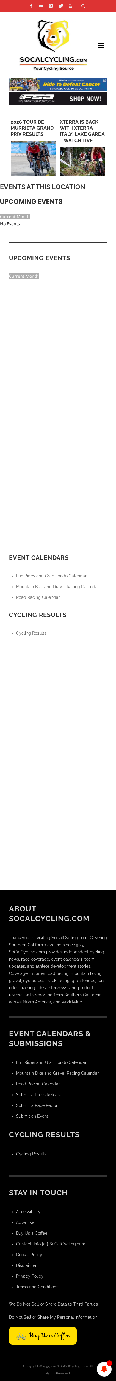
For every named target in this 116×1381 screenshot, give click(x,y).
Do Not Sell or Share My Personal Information (53, 1317)
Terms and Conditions (37, 1286)
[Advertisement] (58, 705)
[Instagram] (50, 6)
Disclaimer (26, 1265)
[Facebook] (31, 6)
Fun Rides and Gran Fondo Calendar (51, 576)
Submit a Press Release (39, 1094)
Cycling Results (31, 633)
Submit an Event (32, 1116)
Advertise (25, 1222)
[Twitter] (60, 6)
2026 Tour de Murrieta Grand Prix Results (32, 128)
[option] (33, 147)
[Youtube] (70, 6)
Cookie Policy (29, 1254)
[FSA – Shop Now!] (58, 98)
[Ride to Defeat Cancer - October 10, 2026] (58, 84)
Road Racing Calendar (38, 597)
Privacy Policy (29, 1276)
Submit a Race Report (37, 1105)
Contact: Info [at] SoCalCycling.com (50, 1244)
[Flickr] (41, 6)
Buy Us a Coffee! (32, 1233)
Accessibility (28, 1211)
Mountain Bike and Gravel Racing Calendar (57, 586)
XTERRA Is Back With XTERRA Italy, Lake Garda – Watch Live (82, 131)
